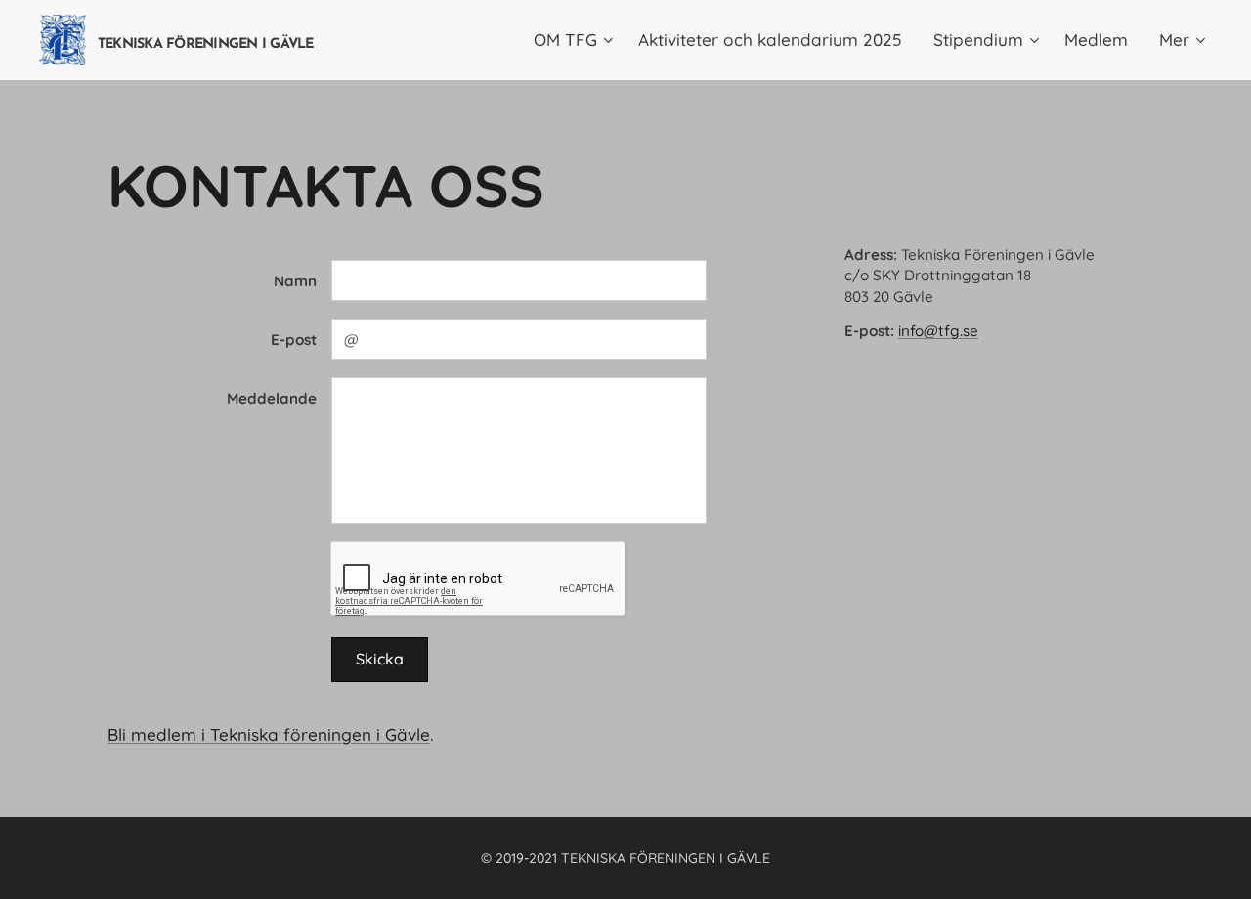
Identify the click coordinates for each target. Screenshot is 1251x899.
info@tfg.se (938, 330)
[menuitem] (576, 40)
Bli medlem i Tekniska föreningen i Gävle (269, 734)
